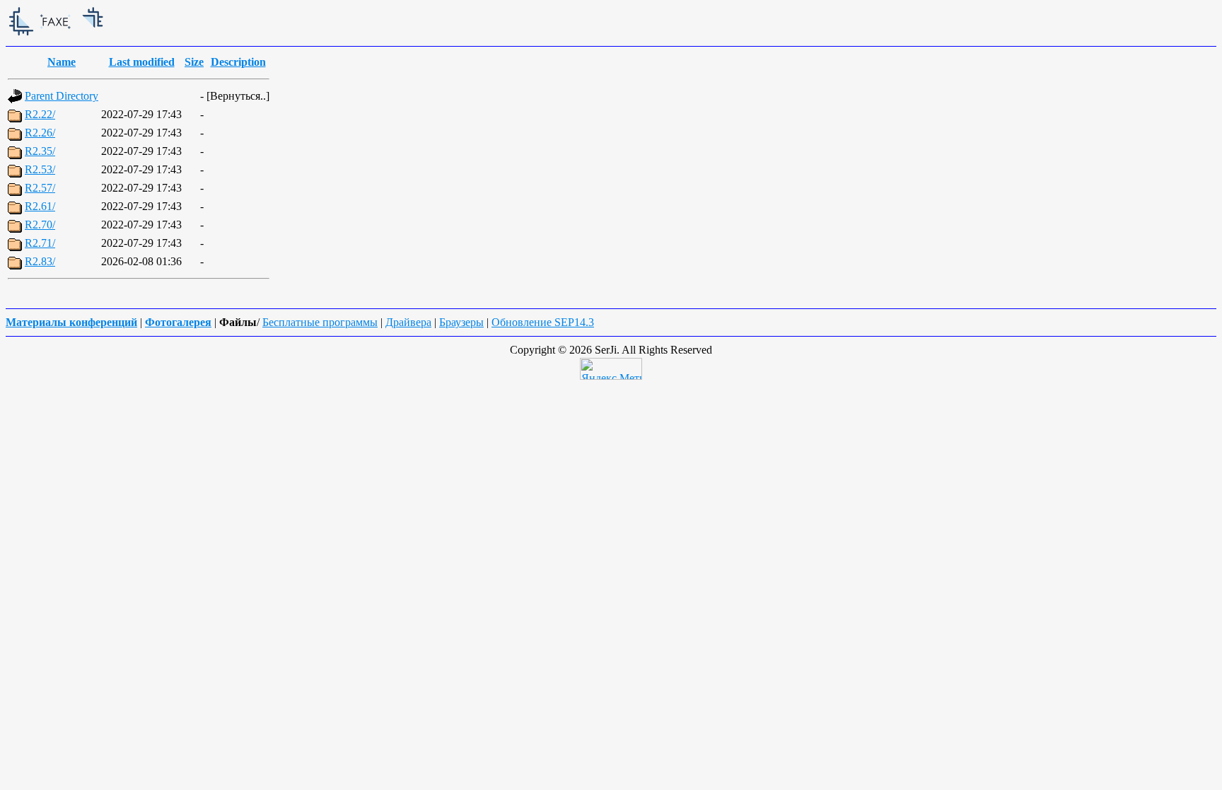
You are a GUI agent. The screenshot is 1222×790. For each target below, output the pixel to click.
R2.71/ (40, 243)
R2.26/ (40, 133)
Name (61, 62)
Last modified (142, 62)
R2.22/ (40, 114)
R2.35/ (40, 151)
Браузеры (461, 322)
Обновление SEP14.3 (542, 322)
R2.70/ (40, 225)
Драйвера (408, 322)
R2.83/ (40, 261)
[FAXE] (112, 36)
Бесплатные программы (320, 322)
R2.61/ (40, 206)
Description (238, 62)
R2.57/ (40, 188)
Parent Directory (61, 96)
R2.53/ (40, 169)
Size (194, 62)
